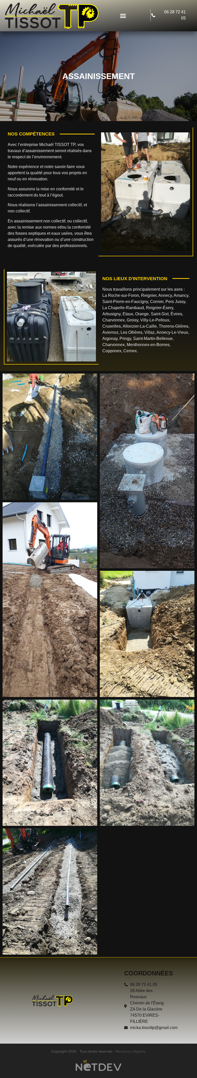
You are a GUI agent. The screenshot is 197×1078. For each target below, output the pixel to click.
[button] (123, 16)
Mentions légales (131, 1051)
